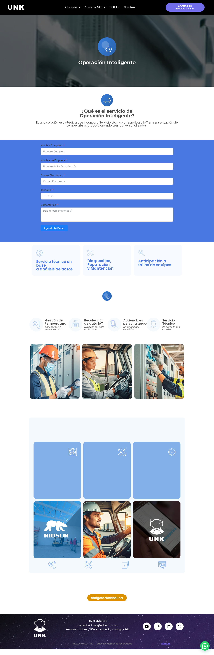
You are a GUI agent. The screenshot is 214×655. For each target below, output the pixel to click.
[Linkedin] (169, 626)
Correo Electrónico (52, 175)
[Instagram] (158, 626)
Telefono (46, 189)
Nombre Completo (52, 145)
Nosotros (129, 7)
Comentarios (48, 204)
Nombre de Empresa (53, 160)
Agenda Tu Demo (54, 228)
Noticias (115, 7)
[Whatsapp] (180, 626)
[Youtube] (147, 626)
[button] (72, 7)
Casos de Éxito (93, 7)
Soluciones (70, 7)
